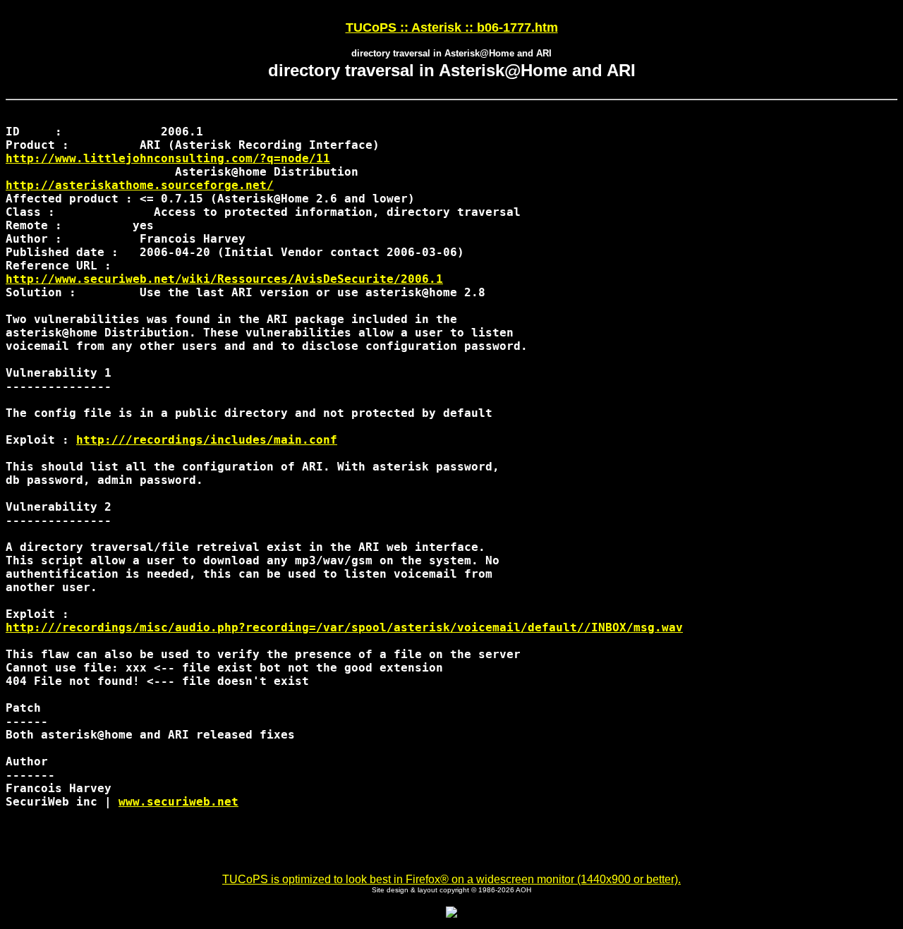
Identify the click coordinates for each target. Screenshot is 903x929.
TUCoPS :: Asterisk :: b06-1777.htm (452, 27)
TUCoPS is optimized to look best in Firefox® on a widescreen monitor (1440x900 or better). (451, 879)
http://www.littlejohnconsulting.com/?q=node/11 (168, 158)
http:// (206, 440)
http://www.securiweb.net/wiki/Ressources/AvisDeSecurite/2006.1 (224, 279)
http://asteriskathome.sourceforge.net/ (140, 185)
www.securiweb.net (178, 801)
